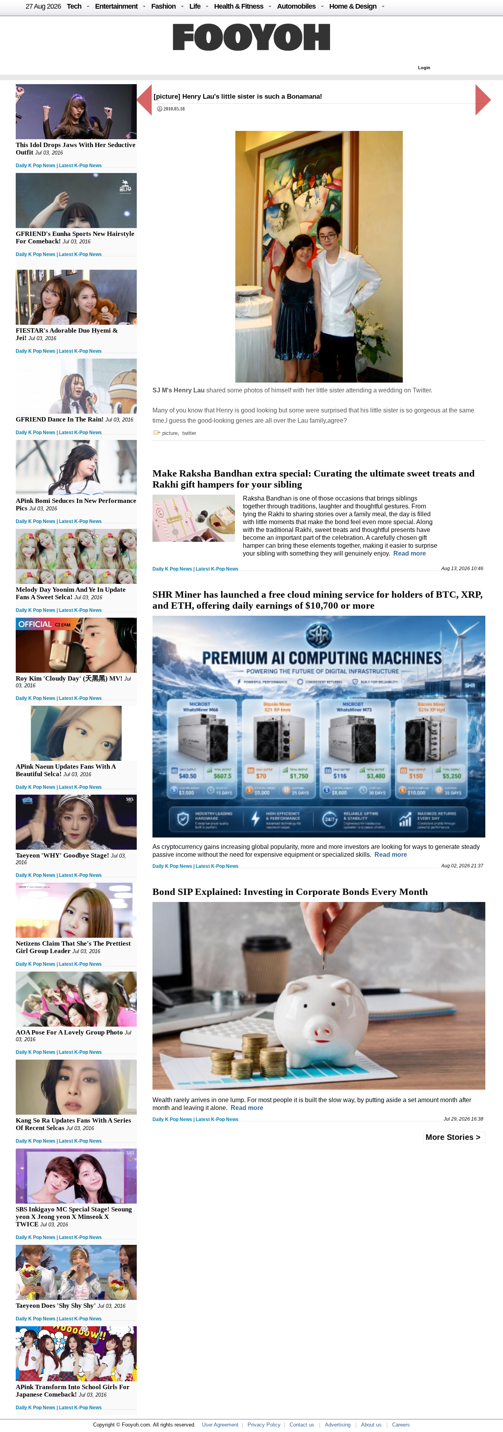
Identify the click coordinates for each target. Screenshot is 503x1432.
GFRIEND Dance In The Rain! (60, 419)
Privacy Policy (264, 1425)
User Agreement (220, 1425)
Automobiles (296, 6)
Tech (74, 6)
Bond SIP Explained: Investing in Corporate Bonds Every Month (290, 891)
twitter (189, 433)
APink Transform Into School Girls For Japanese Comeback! (73, 1390)
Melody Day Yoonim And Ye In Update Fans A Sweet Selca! (71, 593)
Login (424, 67)
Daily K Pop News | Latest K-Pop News (59, 165)
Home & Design (352, 6)
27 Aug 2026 (43, 6)
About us (371, 1425)
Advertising (338, 1425)
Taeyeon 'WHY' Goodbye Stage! (62, 855)
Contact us (302, 1425)
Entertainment (116, 6)
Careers (401, 1425)
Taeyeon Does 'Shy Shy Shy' (56, 1305)
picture (170, 433)
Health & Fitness (238, 6)
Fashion (163, 6)
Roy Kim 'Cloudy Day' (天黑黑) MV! (69, 678)
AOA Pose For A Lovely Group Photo (69, 1032)
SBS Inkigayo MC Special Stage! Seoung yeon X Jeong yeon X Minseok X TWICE (74, 1217)
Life (194, 6)
